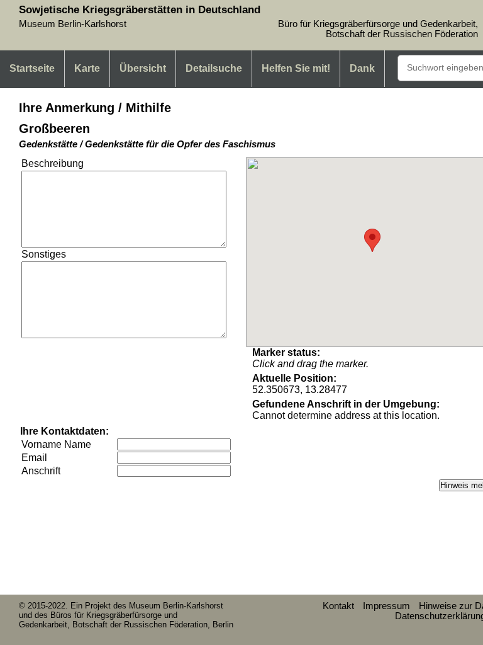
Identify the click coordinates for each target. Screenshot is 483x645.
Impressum (386, 606)
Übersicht (142, 68)
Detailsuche (214, 68)
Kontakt (338, 606)
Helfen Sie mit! (296, 68)
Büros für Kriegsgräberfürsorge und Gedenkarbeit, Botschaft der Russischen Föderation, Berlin (126, 619)
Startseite (32, 68)
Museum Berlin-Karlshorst (176, 605)
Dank (362, 68)
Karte (87, 68)
